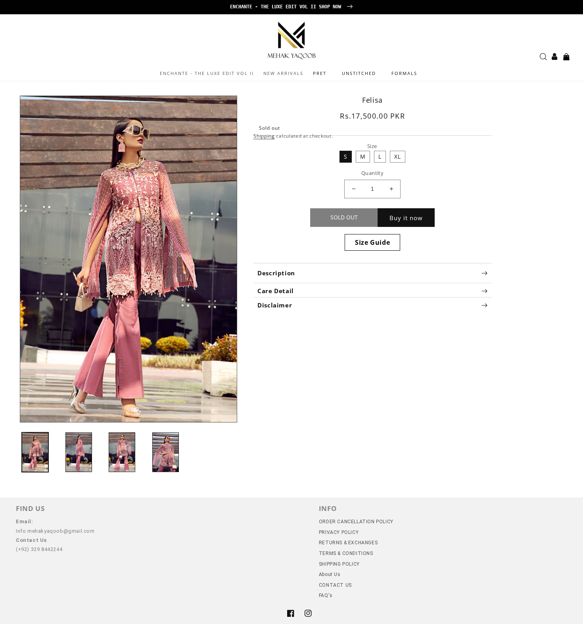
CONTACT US (335, 585)
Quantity (372, 173)
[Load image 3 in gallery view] (122, 452)
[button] (322, 73)
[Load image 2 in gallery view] (78, 452)
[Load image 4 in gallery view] (165, 452)
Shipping (264, 135)
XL (397, 156)
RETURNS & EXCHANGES (348, 542)
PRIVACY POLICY (339, 532)
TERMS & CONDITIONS (346, 553)
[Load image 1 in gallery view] (35, 452)
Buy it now (406, 218)
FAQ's (326, 595)
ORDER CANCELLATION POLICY (356, 521)
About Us (330, 574)
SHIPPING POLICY (339, 564)
